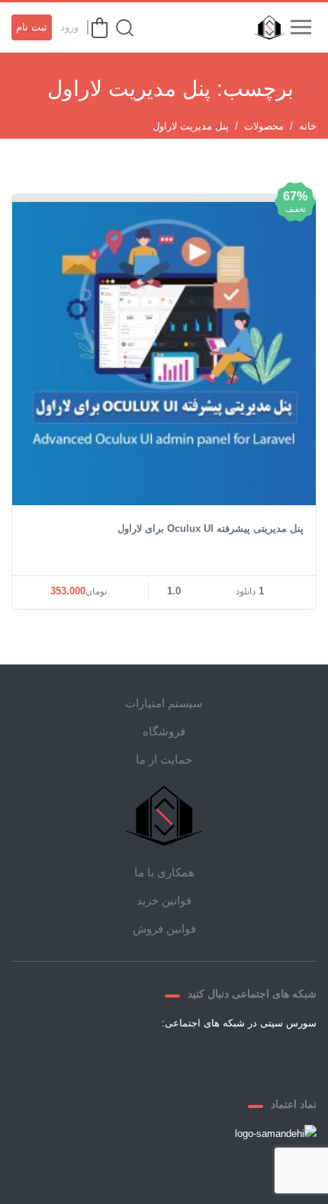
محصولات (264, 126)
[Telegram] (182, 1058)
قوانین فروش (164, 928)
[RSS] (109, 1058)
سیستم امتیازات (164, 702)
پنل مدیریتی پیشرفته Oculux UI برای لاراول (210, 528)
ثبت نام (31, 27)
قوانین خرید (164, 900)
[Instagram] (145, 1058)
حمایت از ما (164, 759)
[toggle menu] (301, 27)
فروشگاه (164, 731)
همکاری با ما (164, 872)
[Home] (164, 816)
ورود (69, 27)
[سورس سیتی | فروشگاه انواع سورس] (265, 27)
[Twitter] (219, 1058)
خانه (308, 126)
